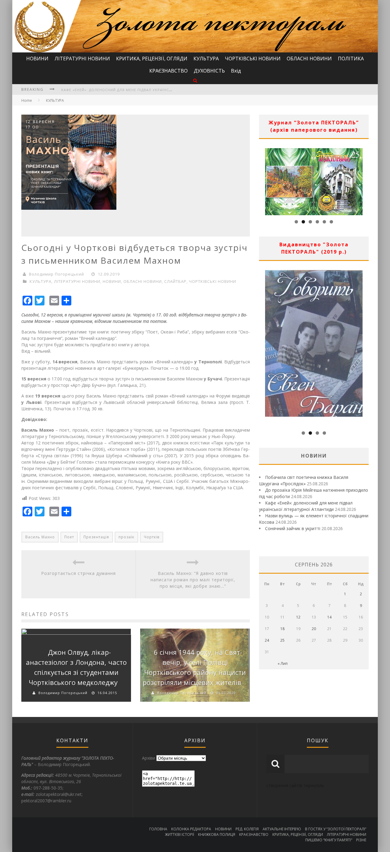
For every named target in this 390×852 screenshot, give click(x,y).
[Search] (195, 80)
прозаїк (126, 537)
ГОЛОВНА (158, 829)
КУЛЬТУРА (206, 58)
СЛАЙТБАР (175, 281)
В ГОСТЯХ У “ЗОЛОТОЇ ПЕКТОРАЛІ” (335, 829)
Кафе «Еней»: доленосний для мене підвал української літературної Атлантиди (146, 89)
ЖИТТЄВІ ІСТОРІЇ (179, 834)
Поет (69, 537)
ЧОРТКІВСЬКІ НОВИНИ (253, 58)
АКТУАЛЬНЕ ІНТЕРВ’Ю (282, 829)
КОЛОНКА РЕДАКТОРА (191, 829)
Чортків (151, 537)
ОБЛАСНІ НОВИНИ (309, 58)
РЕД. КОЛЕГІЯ (247, 829)
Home (26, 100)
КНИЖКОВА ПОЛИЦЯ (216, 834)
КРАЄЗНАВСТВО (168, 70)
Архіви (148, 758)
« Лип (283, 663)
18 (282, 628)
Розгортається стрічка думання (78, 573)
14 (329, 617)
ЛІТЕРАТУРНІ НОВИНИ (82, 58)
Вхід (236, 70)
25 (282, 640)
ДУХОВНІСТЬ (209, 70)
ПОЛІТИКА (351, 58)
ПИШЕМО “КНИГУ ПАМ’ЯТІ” (328, 840)
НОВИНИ (37, 58)
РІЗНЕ (361, 840)
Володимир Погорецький (56, 274)
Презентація (96, 537)
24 (267, 640)
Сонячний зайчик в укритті (292, 528)
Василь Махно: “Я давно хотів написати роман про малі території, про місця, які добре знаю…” (193, 579)
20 (314, 628)
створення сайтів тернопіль (295, 785)
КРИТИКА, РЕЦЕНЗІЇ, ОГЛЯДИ (151, 58)
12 (298, 617)
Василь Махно (40, 537)
